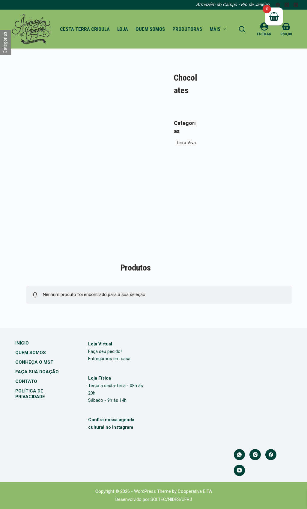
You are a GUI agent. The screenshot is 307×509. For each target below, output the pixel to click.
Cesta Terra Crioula (85, 29)
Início (22, 343)
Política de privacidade (30, 394)
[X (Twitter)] (287, 5)
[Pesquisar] (242, 29)
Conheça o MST (34, 362)
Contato (26, 381)
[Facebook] (278, 5)
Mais (215, 29)
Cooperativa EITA (195, 491)
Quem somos (150, 29)
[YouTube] (239, 470)
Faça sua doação (37, 371)
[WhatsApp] (239, 454)
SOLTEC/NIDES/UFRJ (171, 499)
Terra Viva (186, 142)
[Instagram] (296, 5)
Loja (122, 29)
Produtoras (187, 29)
